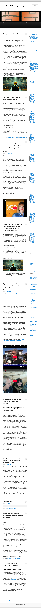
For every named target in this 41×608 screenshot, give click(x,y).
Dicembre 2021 (32, 115)
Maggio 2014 (32, 166)
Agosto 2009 (32, 205)
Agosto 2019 (32, 130)
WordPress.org (32, 271)
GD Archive (16, 22)
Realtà (31, 323)
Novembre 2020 (32, 123)
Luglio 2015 (32, 155)
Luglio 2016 (32, 144)
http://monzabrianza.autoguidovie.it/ (9, 446)
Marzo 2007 (32, 227)
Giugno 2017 (32, 134)
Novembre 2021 (32, 116)
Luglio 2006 (32, 232)
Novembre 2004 (32, 245)
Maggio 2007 (32, 225)
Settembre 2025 (32, 86)
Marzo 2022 (32, 113)
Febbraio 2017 (32, 138)
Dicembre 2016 (32, 140)
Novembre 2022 (32, 107)
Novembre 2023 (32, 100)
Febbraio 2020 (32, 126)
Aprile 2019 (32, 133)
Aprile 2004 (32, 251)
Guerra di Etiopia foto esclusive (7, 24)
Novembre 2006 (32, 231)
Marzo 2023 (32, 104)
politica (15, 92)
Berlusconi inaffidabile (33, 278)
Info (20, 24)
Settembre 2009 (32, 204)
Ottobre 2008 (32, 215)
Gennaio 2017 (32, 139)
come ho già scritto (13, 579)
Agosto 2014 (32, 163)
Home (4, 22)
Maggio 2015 (32, 157)
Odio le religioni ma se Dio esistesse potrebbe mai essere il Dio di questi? (13, 515)
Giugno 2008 (32, 219)
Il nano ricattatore (32, 294)
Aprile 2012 (32, 182)
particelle (31, 318)
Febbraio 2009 (32, 211)
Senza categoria (32, 261)
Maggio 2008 (32, 220)
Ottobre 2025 (32, 85)
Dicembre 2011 (32, 184)
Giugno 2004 (32, 249)
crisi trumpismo (33, 283)
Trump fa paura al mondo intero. (13, 34)
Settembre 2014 (32, 162)
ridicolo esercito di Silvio (33, 324)
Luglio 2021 (32, 118)
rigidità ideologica (32, 325)
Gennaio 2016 (32, 150)
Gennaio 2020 (32, 127)
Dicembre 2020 (32, 122)
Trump (32, 335)
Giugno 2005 (32, 239)
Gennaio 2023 (32, 106)
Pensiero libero (8, 5)
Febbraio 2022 (32, 114)
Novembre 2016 (32, 141)
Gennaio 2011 (32, 192)
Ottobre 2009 (32, 203)
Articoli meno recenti (6, 600)
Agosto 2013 (32, 174)
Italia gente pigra (32, 300)
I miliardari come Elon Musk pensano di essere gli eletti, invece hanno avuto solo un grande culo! (34, 38)
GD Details (27, 22)
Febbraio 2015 (32, 160)
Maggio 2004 (32, 250)
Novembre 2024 (32, 93)
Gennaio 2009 (32, 212)
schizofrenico (33, 330)
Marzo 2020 (32, 125)
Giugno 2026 (32, 81)
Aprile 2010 (32, 199)
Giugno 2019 (32, 132)
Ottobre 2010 (32, 194)
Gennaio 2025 (32, 92)
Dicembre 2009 (32, 202)
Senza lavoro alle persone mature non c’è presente (12, 592)
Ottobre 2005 (32, 238)
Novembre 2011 (32, 185)
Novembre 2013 (32, 171)
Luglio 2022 (32, 110)
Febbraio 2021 (32, 120)
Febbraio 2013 (32, 180)
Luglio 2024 (32, 96)
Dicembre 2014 (32, 161)
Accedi (31, 267)
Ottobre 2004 (32, 246)
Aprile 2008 (32, 221)
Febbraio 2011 (32, 191)
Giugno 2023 (32, 103)
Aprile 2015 (32, 158)
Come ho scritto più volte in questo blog (9, 325)
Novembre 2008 (32, 214)
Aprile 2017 (32, 136)
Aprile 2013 (32, 178)
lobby (31, 308)
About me (8, 22)
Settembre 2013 (32, 173)
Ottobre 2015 (32, 152)
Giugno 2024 (32, 97)
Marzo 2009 (32, 210)
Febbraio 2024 (32, 98)
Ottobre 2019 (32, 129)
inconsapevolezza (32, 295)
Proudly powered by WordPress (20, 604)
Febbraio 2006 (32, 236)
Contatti (12, 22)
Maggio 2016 (32, 146)
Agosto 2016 (32, 143)
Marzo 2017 (32, 137)
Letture (32, 24)
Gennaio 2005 (32, 243)
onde (31, 313)
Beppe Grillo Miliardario (33, 276)
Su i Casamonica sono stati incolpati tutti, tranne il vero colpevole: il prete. (11, 461)
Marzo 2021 (32, 119)
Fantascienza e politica (33, 292)
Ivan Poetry (24, 24)
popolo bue (33, 321)
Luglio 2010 (32, 197)
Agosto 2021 (32, 117)
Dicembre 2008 (32, 213)
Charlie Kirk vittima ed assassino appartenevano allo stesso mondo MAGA (15, 218)
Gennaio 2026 (32, 84)
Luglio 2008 (32, 218)
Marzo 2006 (32, 235)
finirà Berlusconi (32, 293)
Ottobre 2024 (32, 94)
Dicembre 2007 (32, 224)
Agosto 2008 (32, 217)
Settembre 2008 (32, 216)
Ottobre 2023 (32, 101)
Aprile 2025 (32, 90)
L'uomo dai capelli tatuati (33, 307)
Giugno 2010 (32, 198)
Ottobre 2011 (32, 186)
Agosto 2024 (32, 95)
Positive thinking (8, 502)
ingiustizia (8, 92)
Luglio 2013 (32, 175)
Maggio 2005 (32, 240)
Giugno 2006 (32, 233)
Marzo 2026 (32, 83)
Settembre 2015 (32, 153)
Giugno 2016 (32, 145)
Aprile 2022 (32, 112)
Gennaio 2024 (32, 99)
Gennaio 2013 (32, 181)
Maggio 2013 (32, 177)
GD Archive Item (22, 22)
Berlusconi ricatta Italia (33, 279)
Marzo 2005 (32, 242)
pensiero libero (12, 92)
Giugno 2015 (32, 156)
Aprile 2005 (32, 241)
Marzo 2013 (32, 179)
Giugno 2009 (32, 206)
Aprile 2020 (32, 124)
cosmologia (32, 255)
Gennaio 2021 (32, 121)
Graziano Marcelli (19, 293)
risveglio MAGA (33, 329)
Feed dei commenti (33, 270)
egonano (32, 288)
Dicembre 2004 (32, 244)
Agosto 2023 (32, 102)
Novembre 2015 (32, 151)
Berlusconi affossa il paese (33, 277)
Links (35, 24)
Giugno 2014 (32, 165)
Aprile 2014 (32, 167)
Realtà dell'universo (34, 323)
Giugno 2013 (32, 176)
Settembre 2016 (32, 142)
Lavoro (28, 24)
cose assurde (9, 137)
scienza (31, 260)
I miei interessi (16, 24)
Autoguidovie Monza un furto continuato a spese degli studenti (12, 401)
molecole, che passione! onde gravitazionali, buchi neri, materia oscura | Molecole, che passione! (34, 74)
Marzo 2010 (32, 200)
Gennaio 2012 (32, 183)
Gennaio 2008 (32, 223)
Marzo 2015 (32, 159)
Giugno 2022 (32, 111)
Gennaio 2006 (32, 237)
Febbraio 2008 (32, 222)
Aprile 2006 (32, 234)
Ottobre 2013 (32, 172)
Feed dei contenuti (33, 268)
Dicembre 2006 (32, 230)
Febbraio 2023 (32, 105)
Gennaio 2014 (32, 170)
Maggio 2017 (32, 135)
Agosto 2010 (32, 196)
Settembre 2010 (32, 195)
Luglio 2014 (32, 164)
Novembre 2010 (32, 193)
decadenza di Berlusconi (33, 284)
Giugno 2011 (32, 189)
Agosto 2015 (32, 154)
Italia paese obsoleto (33, 306)
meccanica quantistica (35, 308)
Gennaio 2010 (32, 201)
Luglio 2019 (32, 131)
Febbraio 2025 (32, 91)
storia (31, 264)
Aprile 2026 (32, 82)
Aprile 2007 (32, 226)
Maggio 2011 (32, 190)
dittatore (8, 219)
